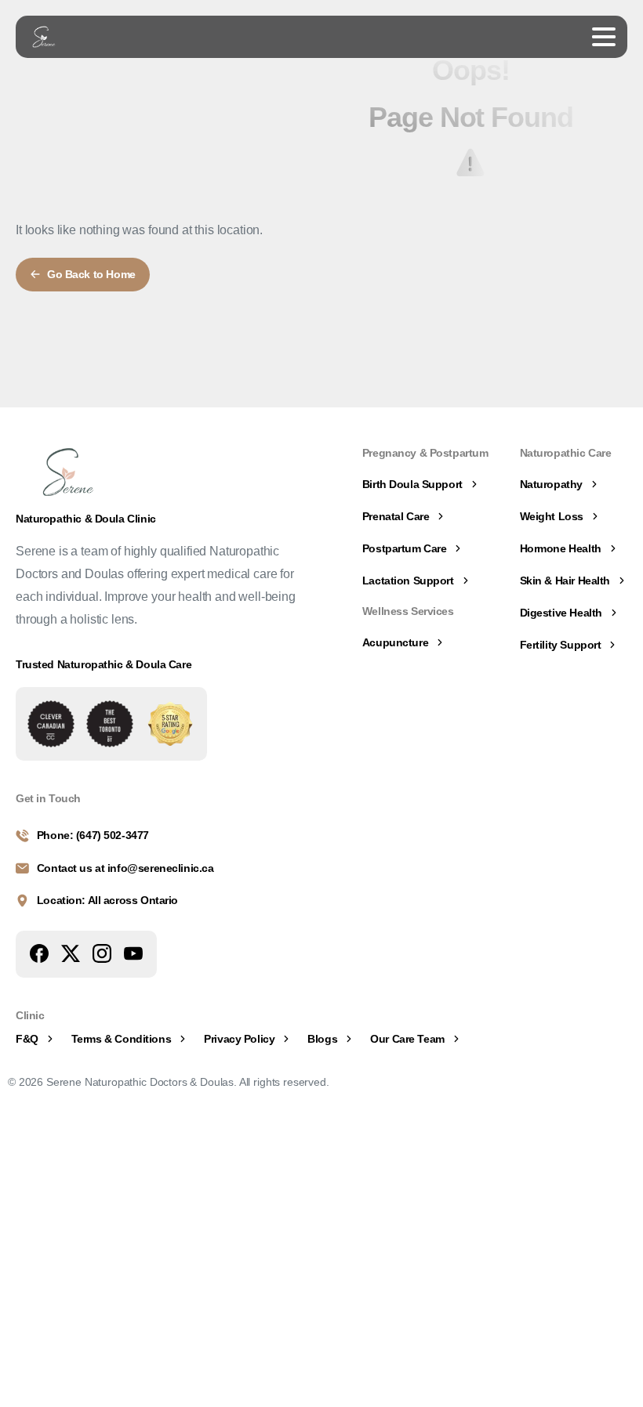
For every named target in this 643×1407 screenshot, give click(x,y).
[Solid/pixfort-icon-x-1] (70, 952)
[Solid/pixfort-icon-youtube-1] (133, 952)
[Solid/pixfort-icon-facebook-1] (39, 952)
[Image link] (50, 723)
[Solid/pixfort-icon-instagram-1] (102, 952)
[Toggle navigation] (603, 37)
